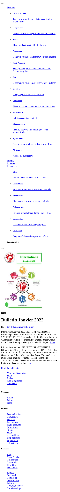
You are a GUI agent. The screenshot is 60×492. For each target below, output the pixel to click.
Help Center (12, 465)
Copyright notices (15, 485)
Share (9, 432)
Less (29, 363)
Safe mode (12, 475)
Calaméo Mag (13, 457)
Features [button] (11, 7)
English (10, 472)
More (52, 342)
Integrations (12, 422)
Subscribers (12, 427)
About (10, 397)
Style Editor (12, 440)
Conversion (12, 417)
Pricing (10, 160)
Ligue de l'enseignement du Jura (19, 327)
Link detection (13, 438)
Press (9, 403)
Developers (12, 467)
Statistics (11, 419)
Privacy (10, 483)
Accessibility (13, 435)
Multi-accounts (14, 424)
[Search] (2, 248)
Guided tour (12, 459)
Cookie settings (14, 488)
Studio (10, 430)
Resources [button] (11, 166)
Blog (9, 454)
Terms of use (13, 480)
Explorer (11, 163)
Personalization (14, 414)
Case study (12, 462)
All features (12, 443)
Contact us (12, 478)
